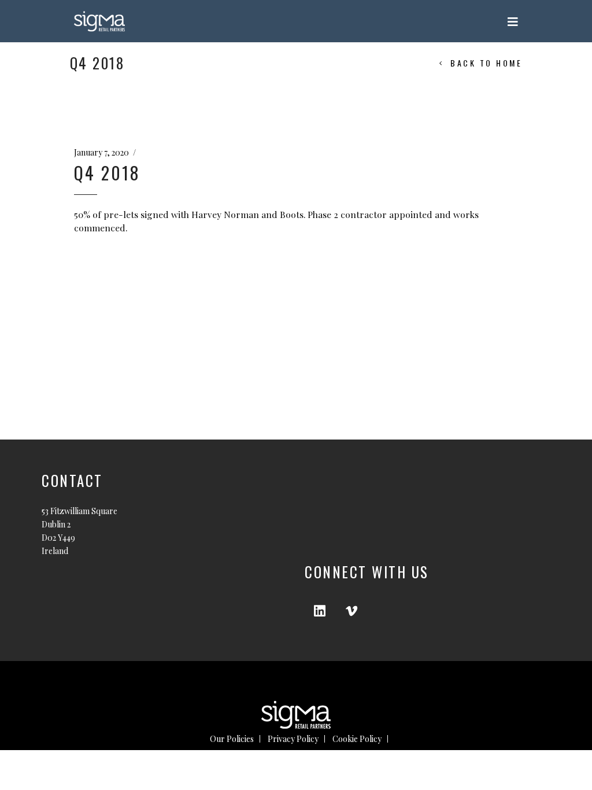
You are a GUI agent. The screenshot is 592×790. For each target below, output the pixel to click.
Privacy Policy (293, 738)
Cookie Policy (357, 738)
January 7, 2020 (101, 152)
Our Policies (232, 738)
